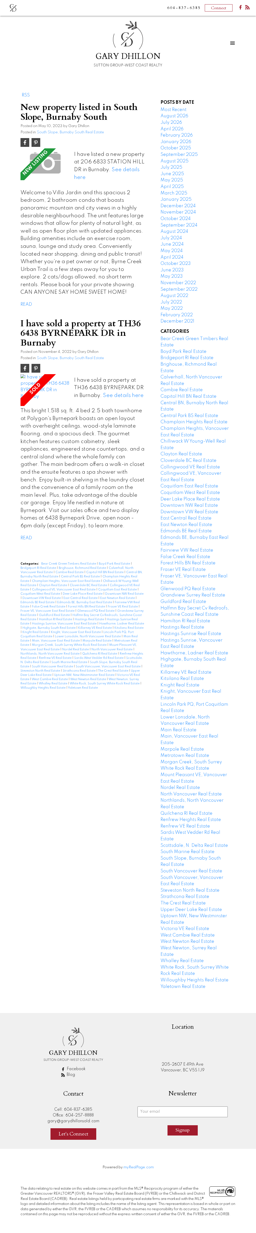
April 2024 (172, 257)
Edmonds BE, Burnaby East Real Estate (85, 602)
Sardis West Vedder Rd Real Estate (99, 658)
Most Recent (173, 110)
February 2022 (176, 315)
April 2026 (172, 129)
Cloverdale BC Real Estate (89, 585)
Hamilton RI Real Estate (56, 619)
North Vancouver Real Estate (112, 649)
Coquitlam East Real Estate (118, 589)
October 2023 (175, 263)
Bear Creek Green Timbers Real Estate (69, 563)
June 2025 (172, 174)
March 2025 (173, 193)
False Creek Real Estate (49, 606)
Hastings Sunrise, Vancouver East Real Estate (64, 623)
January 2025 (176, 199)
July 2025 (171, 167)
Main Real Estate (178, 730)
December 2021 (177, 321)
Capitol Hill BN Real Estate (105, 572)
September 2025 (179, 154)
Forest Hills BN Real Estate (87, 606)
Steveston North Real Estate (40, 670)
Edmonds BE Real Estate (37, 602)
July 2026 (171, 122)
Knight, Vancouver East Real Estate (76, 632)
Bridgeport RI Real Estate (38, 568)
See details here (123, 395)
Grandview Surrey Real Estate (192, 595)
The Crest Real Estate (113, 670)
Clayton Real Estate (53, 585)
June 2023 (172, 270)
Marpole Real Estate (97, 640)
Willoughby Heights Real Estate (43, 687)
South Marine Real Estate (70, 662)
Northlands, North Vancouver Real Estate (50, 653)
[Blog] (247, 8)
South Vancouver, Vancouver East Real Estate (108, 666)
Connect (218, 8)
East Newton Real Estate (118, 598)
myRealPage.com (139, 1167)
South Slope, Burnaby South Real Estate (70, 132)
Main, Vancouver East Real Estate (56, 640)
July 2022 (171, 302)
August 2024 (174, 231)
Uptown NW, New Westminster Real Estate (84, 675)
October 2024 (175, 219)
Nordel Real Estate (76, 649)
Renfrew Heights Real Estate (190, 819)
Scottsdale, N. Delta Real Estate (194, 845)
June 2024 (172, 244)
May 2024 (171, 251)
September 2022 (179, 289)
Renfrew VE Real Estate (55, 658)
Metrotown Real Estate (184, 755)
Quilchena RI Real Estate (100, 653)
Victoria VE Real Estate (184, 929)
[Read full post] (45, 164)
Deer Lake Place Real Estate (83, 593)
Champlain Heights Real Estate (194, 422)
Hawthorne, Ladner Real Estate (121, 623)
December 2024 (178, 206)
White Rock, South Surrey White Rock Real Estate (105, 683)
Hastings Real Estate (90, 619)
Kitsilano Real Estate (129, 628)
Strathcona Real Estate (79, 670)
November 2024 (178, 212)
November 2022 (178, 283)
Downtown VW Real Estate (42, 598)
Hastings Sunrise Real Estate (190, 634)
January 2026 (175, 142)
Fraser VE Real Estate (123, 606)
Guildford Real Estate (54, 615)
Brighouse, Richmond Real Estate (83, 568)
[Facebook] (240, 8)
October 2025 (175, 148)
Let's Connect (73, 1134)
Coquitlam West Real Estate (40, 593)
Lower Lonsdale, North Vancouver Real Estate (88, 636)
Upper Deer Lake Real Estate (191, 909)
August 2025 (174, 161)
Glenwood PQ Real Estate (96, 610)
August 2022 (174, 295)
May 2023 (171, 276)
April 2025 (172, 186)
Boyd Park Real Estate (115, 563)
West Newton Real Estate (88, 679)
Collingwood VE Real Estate (190, 467)
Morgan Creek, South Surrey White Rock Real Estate (69, 645)
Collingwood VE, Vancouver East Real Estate (64, 589)
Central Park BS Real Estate (80, 576)
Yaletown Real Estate (83, 687)
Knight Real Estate (35, 632)
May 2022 (171, 308)
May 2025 (171, 180)
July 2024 (171, 238)
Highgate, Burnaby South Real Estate (49, 628)
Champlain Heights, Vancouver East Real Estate (66, 581)
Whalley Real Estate (53, 683)
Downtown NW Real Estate (124, 593)
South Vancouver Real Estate (53, 666)
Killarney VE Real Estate (95, 628)
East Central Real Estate (81, 598)
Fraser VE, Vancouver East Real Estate (47, 610)
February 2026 (176, 135)
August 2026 (174, 116)
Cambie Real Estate (70, 572)
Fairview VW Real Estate (186, 550)
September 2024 (179, 225)
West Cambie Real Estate (50, 679)
